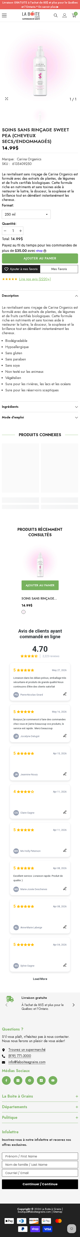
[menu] (4, 15)
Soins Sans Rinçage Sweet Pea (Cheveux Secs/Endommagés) (38, 598)
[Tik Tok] (41, 1080)
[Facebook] (6, 1080)
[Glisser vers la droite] (73, 1005)
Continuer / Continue (40, 1184)
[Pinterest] (29, 1080)
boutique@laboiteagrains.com (34, 1212)
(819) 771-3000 (19, 1055)
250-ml (23, 612)
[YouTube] (53, 1080)
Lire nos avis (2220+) (35, 279)
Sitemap (57, 1212)
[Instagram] (18, 1080)
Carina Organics (29, 159)
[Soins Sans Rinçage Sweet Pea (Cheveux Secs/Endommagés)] (40, 562)
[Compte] (65, 15)
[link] (20, 500)
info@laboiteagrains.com (26, 1062)
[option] (40, 65)
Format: (8, 205)
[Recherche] (55, 15)
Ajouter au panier (40, 258)
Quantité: (9, 224)
